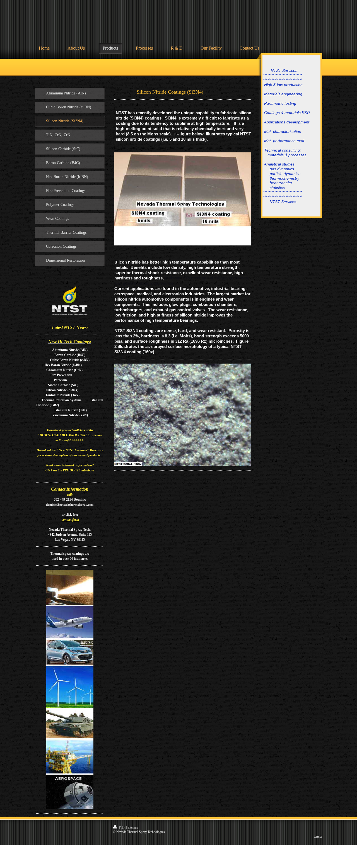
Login (318, 836)
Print (122, 827)
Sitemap (132, 827)
